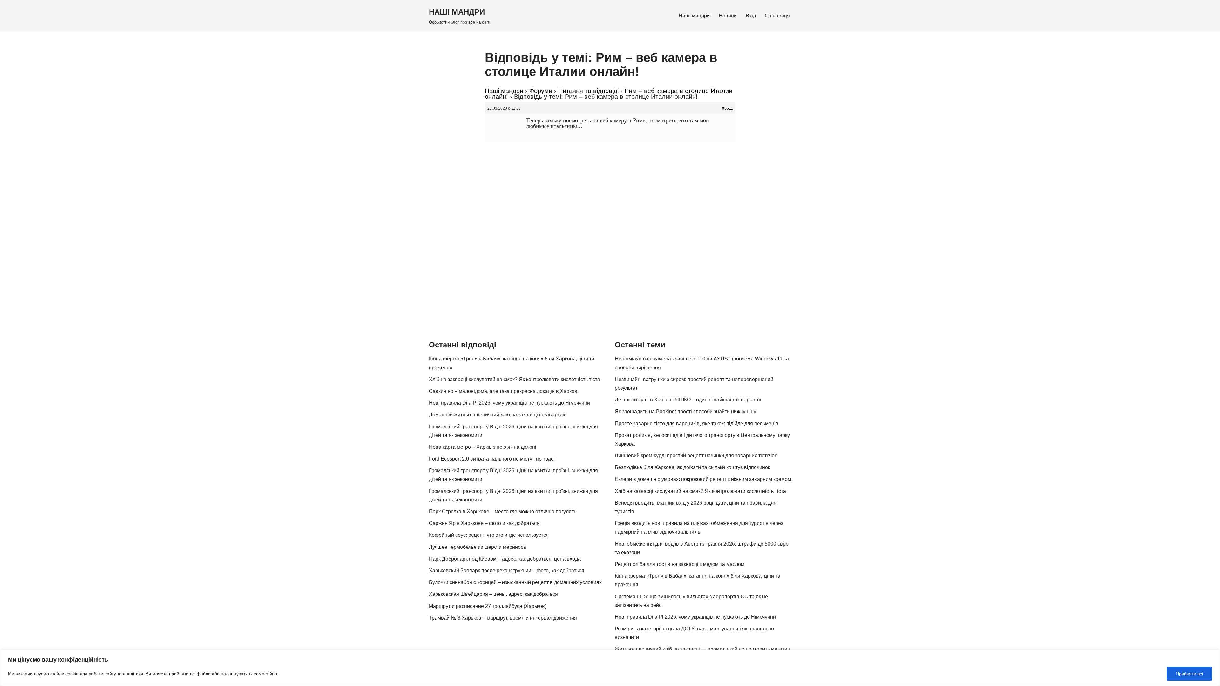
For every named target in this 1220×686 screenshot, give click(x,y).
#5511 (727, 108)
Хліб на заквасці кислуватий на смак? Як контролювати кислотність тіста (514, 379)
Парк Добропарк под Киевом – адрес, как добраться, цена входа (505, 559)
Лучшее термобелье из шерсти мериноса (477, 547)
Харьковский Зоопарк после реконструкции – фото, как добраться (506, 570)
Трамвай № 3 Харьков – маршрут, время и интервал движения (503, 618)
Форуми (540, 90)
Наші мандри (694, 15)
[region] (610, 668)
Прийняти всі (1189, 673)
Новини (728, 15)
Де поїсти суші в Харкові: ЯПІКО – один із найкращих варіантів (689, 399)
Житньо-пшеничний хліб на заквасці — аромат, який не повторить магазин (702, 649)
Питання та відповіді (588, 90)
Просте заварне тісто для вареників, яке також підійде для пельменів (696, 423)
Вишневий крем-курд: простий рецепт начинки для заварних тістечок (696, 455)
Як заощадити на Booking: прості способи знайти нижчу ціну (685, 411)
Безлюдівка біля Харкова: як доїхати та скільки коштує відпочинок (692, 467)
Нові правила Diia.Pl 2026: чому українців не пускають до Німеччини (509, 403)
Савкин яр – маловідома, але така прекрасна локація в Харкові (504, 391)
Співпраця (777, 15)
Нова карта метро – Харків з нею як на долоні (482, 447)
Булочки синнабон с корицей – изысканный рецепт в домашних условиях (515, 582)
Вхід (751, 15)
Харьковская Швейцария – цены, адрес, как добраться (493, 594)
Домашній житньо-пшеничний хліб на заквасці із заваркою (497, 414)
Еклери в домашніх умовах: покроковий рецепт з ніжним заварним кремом (703, 479)
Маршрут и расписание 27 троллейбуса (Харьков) (487, 606)
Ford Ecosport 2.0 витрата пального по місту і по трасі (492, 458)
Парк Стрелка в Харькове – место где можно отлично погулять (502, 511)
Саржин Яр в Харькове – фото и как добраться (484, 523)
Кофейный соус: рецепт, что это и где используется (489, 535)
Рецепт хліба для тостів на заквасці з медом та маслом (679, 564)
